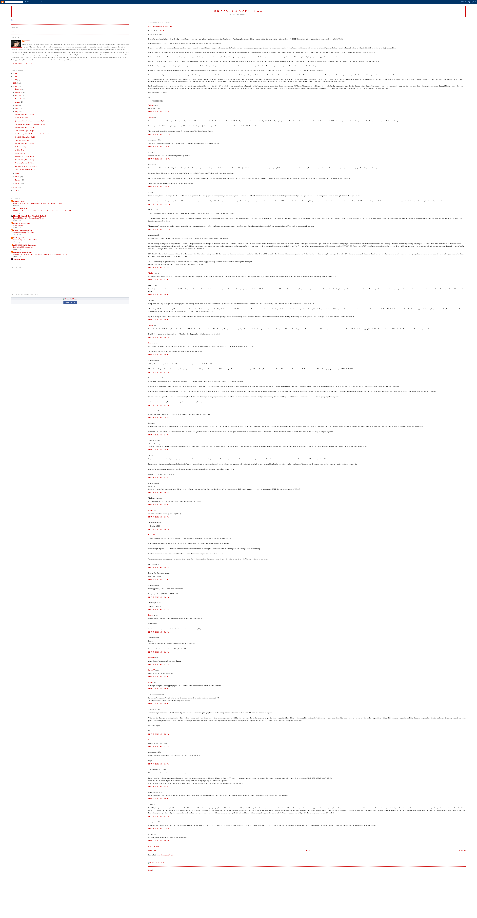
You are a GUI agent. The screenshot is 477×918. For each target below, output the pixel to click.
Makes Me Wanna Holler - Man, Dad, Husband (29, 216)
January (18, 183)
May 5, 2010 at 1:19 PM (158, 355)
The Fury (151, 273)
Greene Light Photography (22, 230)
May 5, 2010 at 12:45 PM (159, 186)
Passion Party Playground (22, 252)
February (18, 180)
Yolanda (151, 105)
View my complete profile (21, 63)
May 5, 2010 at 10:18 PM (159, 828)
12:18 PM (161, 31)
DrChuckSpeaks (18, 201)
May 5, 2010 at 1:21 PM (158, 372)
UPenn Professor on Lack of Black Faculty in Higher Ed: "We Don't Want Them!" (37, 203)
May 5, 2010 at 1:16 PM (158, 337)
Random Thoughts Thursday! (25, 114)
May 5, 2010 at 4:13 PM (158, 664)
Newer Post (152, 850)
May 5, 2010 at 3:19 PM (158, 567)
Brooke (150, 343)
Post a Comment (153, 846)
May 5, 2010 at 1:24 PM (158, 417)
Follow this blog (70, 302)
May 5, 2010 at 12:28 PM (159, 146)
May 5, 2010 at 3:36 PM (158, 597)
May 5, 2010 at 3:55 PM (158, 632)
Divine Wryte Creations (21, 223)
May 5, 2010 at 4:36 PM (158, 764)
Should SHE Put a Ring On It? (25, 137)
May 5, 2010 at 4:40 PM (158, 799)
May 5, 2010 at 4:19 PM (158, 704)
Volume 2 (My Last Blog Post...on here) (25, 240)
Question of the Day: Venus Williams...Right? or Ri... (32, 121)
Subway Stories (18, 225)
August (17, 102)
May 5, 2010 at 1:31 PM (158, 477)
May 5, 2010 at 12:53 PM (159, 204)
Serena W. (151, 535)
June (17, 108)
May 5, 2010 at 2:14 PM (158, 504)
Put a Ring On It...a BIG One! (160, 26)
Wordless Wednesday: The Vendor (23, 232)
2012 (15, 80)
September (19, 99)
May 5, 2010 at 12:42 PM (159, 159)
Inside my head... (19, 237)
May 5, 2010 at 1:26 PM (158, 450)
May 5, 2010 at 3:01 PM (158, 517)
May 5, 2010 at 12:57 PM (159, 229)
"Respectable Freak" (21, 117)
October (18, 95)
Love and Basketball (22, 140)
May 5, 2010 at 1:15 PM (158, 320)
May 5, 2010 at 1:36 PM (158, 492)
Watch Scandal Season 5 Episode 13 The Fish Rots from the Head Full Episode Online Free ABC (42, 211)
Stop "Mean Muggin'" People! (25, 130)
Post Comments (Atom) (165, 855)
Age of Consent (20, 153)
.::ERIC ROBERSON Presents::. (24, 245)
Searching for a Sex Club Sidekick (26, 166)
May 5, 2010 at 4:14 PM (158, 676)
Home (308, 850)
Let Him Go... (19, 150)
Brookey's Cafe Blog (238, 10)
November (19, 92)
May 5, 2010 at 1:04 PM (158, 280)
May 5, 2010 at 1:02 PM (158, 267)
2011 (15, 83)
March (17, 177)
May (17, 112)
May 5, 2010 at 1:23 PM (158, 405)
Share (150, 870)
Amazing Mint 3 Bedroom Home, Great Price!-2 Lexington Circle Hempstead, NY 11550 (40, 254)
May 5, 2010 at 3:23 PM (158, 580)
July (17, 105)
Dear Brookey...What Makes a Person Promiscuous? (32, 134)
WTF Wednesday (20, 147)
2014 (15, 73)
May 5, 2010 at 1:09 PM (158, 294)
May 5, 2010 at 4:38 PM (158, 786)
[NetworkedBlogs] (70, 299)
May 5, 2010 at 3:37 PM (158, 609)
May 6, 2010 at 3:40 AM (159, 841)
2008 (15, 190)
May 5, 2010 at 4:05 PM (158, 652)
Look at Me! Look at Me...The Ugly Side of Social (28, 218)
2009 (15, 187)
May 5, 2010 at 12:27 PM (159, 134)
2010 (15, 86)
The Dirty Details (19, 259)
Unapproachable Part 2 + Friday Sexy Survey (30, 124)
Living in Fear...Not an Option (25, 169)
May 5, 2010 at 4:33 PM (158, 746)
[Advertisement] (167, 891)
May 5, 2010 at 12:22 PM (159, 112)
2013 (15, 76)
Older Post (462, 850)
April (17, 173)
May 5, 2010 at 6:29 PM (158, 816)
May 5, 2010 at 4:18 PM (158, 689)
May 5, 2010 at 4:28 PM (158, 734)
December (18, 89)
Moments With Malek (20, 208)
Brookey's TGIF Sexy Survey (24, 156)
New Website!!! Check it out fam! (23, 247)
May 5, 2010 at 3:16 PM (158, 529)
